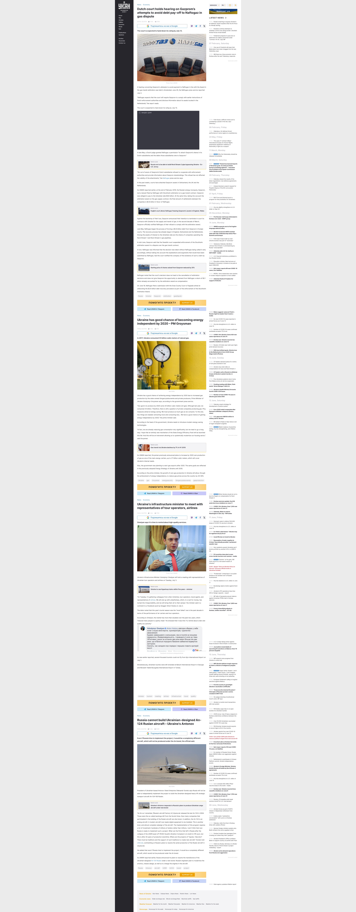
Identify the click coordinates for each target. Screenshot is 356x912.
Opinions (121, 35)
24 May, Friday (215, 137)
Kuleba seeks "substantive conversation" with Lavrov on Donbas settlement (220, 817)
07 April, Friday (216, 194)
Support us (223, 11)
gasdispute (178, 296)
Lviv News (193, 893)
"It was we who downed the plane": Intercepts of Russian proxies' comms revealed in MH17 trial (222, 691)
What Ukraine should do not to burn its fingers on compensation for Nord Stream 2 (223, 496)
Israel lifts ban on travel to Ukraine (224, 537)
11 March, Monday (217, 150)
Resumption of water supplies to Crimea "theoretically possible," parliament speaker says (222, 542)
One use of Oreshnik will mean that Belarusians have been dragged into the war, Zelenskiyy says (222, 49)
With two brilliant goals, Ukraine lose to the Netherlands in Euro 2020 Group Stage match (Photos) (223, 352)
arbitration (167, 296)
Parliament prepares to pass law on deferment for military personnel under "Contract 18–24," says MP (222, 37)
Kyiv (120, 29)
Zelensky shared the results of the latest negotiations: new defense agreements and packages (222, 180)
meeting (158, 696)
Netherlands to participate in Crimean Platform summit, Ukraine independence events (222, 761)
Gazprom (157, 296)
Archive (121, 38)
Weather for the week (212, 904)
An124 (172, 868)
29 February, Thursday (219, 175)
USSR (165, 868)
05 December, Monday (219, 213)
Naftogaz (166, 178)
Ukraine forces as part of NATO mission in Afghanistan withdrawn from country (221, 810)
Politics (121, 22)
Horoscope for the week (156, 909)
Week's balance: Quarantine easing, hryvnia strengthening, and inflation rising (222, 428)
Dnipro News (174, 893)
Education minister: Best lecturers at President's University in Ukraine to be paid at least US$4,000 (223, 263)
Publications (122, 32)
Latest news (216, 18)
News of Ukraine (145, 894)
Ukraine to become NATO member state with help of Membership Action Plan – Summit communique (223, 233)
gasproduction (198, 480)
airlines (152, 600)
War (120, 18)
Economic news (145, 899)
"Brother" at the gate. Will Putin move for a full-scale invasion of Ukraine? (221, 561)
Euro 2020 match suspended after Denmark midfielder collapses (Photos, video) (222, 411)
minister (141, 696)
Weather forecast (145, 904)
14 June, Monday (216, 223)
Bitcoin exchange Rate (173, 899)
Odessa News (165, 893)
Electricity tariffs (186, 899)
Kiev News (156, 893)
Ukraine (121, 20)
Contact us (122, 43)
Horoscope (143, 909)
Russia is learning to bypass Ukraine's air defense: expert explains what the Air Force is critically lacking (223, 23)
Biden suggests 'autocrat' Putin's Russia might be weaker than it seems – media (221, 313)
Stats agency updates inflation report (225, 884)
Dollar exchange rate (158, 899)
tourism (149, 696)
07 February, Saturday (219, 43)
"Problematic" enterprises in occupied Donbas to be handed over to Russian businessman (222, 575)
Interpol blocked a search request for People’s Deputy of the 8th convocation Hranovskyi (222, 188)
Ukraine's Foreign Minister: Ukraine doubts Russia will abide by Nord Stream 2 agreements (222, 768)
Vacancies (122, 41)
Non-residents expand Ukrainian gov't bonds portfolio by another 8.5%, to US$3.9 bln (223, 549)
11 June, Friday (215, 517)
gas (148, 480)
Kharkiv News (184, 893)
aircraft (157, 868)
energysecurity (167, 480)
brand (179, 868)
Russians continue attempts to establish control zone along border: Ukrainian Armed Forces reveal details (223, 30)
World (120, 26)
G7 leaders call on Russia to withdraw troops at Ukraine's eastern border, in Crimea (223, 374)
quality (193, 696)
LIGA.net (140, 843)
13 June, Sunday (216, 358)
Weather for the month (160, 904)
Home (120, 15)
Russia (140, 296)
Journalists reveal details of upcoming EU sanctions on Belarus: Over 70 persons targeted (223, 648)
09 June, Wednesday (218, 805)
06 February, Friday (218, 127)
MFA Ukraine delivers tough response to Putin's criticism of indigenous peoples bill (223, 665)
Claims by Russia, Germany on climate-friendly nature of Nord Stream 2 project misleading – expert (223, 845)
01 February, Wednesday (220, 203)
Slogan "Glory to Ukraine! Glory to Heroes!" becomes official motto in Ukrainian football (222, 568)
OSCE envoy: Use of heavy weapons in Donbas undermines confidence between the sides (223, 715)
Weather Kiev (200, 904)
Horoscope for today (171, 909)
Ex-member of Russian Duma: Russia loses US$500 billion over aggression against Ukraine (222, 754)
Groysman (155, 480)
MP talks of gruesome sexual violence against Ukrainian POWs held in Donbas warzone (222, 598)
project (186, 868)
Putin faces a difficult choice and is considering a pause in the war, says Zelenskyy (222, 121)
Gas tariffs (196, 899)
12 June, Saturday (217, 400)
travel (186, 696)
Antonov (149, 868)
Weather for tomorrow (188, 904)
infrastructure (176, 696)
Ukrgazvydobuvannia (183, 480)
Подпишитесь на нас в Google (164, 26)
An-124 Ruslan (156, 861)
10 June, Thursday (217, 654)
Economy (121, 24)
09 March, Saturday (218, 160)
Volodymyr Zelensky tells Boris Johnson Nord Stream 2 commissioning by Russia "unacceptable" (222, 245)
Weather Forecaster (174, 904)
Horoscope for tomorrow (186, 909)
